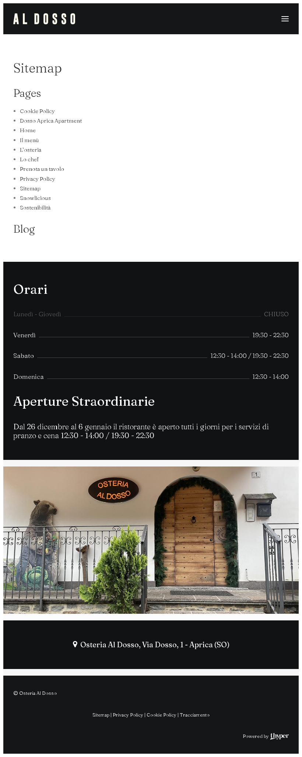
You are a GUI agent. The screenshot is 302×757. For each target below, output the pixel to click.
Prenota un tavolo (42, 168)
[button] (285, 18)
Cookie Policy (37, 111)
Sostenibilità (35, 207)
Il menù (29, 140)
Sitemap (30, 188)
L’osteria (30, 149)
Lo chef (29, 159)
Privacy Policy (37, 178)
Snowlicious (35, 197)
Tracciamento (195, 715)
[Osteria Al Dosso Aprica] (44, 18)
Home (28, 130)
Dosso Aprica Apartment (51, 120)
